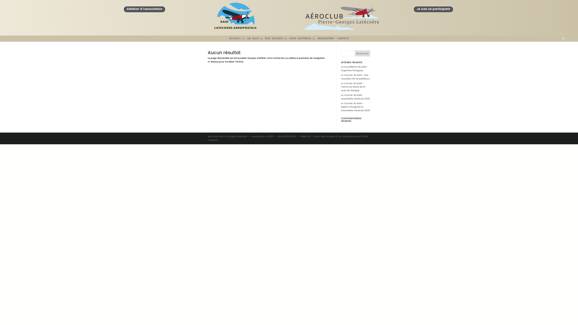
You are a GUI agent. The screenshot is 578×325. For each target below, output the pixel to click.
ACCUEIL (235, 38)
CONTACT (343, 38)
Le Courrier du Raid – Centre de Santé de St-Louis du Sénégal (353, 87)
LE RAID (253, 38)
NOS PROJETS (274, 38)
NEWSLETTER (325, 38)
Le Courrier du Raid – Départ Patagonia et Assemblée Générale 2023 (355, 107)
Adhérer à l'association (144, 9)
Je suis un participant (433, 9)
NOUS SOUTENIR (300, 38)
